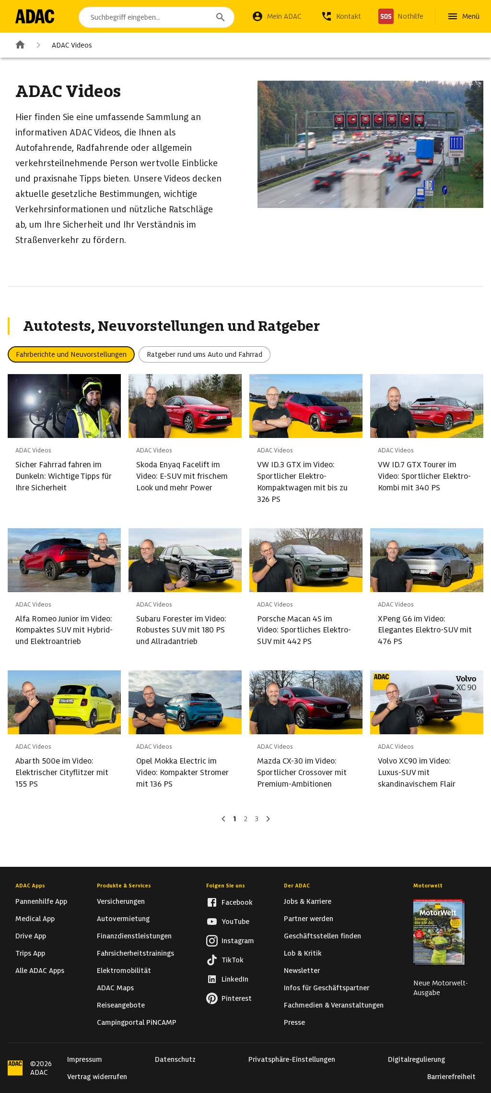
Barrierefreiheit (451, 1076)
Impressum (84, 1059)
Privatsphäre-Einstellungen (291, 1059)
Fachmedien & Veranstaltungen (334, 1005)
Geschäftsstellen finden (322, 936)
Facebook (237, 902)
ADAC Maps (115, 988)
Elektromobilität (124, 970)
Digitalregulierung (416, 1059)
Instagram (238, 940)
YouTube (235, 921)
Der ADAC (297, 885)
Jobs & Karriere (307, 901)
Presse (294, 1022)
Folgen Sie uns (225, 885)
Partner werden (308, 918)
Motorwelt (428, 885)
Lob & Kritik (303, 953)
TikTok (233, 960)
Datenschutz (175, 1059)
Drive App (30, 936)
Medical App (35, 918)
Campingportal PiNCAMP (136, 1022)
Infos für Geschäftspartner (326, 988)
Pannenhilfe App (41, 901)
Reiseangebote (121, 1005)
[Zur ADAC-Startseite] (34, 16)
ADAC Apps (30, 885)
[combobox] (156, 17)
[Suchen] (220, 17)
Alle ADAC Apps (39, 970)
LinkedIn (235, 979)
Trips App (30, 953)
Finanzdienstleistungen (134, 936)
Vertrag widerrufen (97, 1076)
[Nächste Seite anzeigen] (268, 819)
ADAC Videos (72, 45)
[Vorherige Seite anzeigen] (223, 819)
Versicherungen (121, 901)
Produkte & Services (124, 885)
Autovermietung (123, 918)
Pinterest (237, 998)
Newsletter (302, 970)
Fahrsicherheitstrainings (135, 953)
